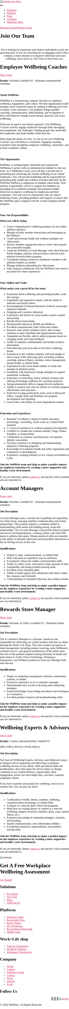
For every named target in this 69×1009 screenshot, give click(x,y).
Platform (11, 13)
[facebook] (55, 999)
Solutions (12, 10)
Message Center (15, 917)
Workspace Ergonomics (19, 952)
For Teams (12, 893)
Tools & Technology (17, 946)
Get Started (6, 879)
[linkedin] (52, 999)
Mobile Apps (13, 932)
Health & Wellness (16, 949)
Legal (10, 984)
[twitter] (64, 998)
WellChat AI (13, 902)
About (10, 966)
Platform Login (24, 27)
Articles (11, 981)
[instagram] (58, 999)
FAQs (10, 978)
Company (12, 19)
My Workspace (15, 926)
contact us (34, 477)
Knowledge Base (16, 920)
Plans (9, 16)
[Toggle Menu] (1, 5)
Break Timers (14, 923)
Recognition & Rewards (19, 929)
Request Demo (8, 27)
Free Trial (12, 896)
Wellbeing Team (15, 972)
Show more (6, 75)
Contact (11, 969)
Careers (11, 975)
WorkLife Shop (15, 22)
